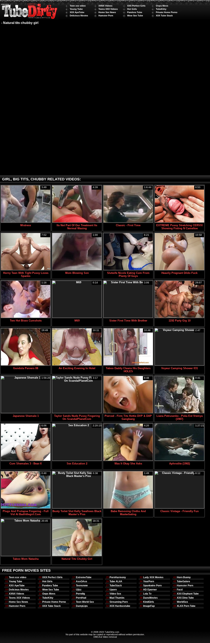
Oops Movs (162, 5)
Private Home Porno (166, 12)
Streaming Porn (119, 601)
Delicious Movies (79, 15)
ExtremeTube (83, 577)
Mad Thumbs (117, 597)
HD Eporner (150, 589)
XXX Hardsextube (120, 606)
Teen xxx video (78, 5)
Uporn (113, 589)
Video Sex (115, 593)
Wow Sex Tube (135, 15)
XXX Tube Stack (164, 15)
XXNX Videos (105, 5)
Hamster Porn (105, 15)
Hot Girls (132, 9)
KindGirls (148, 601)
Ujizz (78, 589)
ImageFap (149, 606)
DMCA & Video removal (105, 637)
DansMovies (150, 597)
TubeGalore (183, 581)
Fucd (180, 589)
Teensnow (82, 585)
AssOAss (81, 581)
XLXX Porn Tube (186, 606)
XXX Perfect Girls (136, 5)
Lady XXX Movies (153, 577)
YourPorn (148, 581)
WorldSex (182, 601)
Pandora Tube (134, 12)
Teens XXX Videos (108, 9)
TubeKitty (161, 9)
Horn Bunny (184, 577)
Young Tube (76, 9)
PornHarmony (118, 577)
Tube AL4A (116, 581)
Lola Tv (147, 593)
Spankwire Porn (152, 585)
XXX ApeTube (77, 12)
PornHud (81, 597)
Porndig (80, 593)
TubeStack (116, 585)
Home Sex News (107, 12)
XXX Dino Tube (185, 597)
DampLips (82, 606)
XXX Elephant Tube (188, 593)
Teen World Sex (85, 601)
